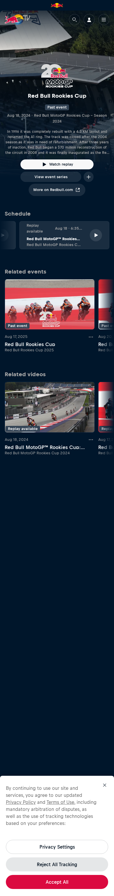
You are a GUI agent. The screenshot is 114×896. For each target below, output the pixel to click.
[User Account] (89, 19)
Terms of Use (60, 802)
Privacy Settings (57, 846)
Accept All (57, 882)
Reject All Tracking (57, 864)
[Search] (74, 19)
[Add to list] (89, 177)
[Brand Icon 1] (57, 5)
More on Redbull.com (53, 190)
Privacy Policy (21, 802)
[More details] (91, 336)
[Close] (104, 785)
